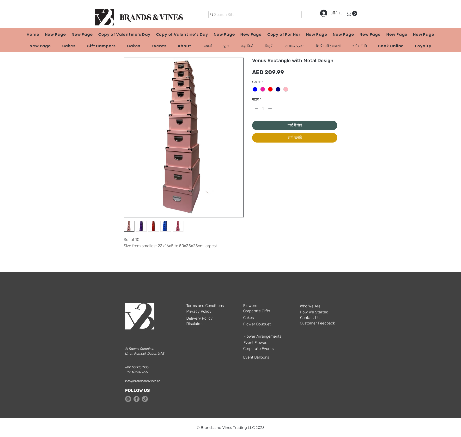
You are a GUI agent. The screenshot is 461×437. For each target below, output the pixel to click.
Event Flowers (255, 342)
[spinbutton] (263, 108)
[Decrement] (256, 108)
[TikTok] (145, 399)
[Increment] (270, 108)
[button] (352, 13)
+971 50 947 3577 (136, 372)
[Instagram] (128, 399)
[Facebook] (136, 399)
